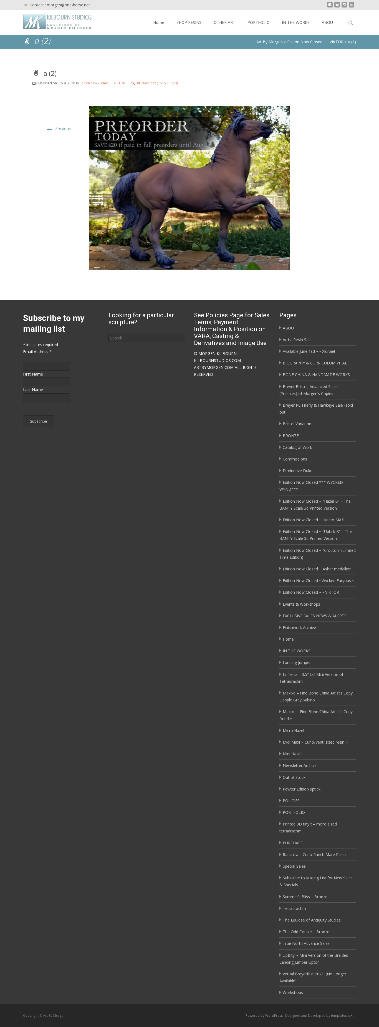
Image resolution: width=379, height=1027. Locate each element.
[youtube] (337, 6)
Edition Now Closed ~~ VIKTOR (102, 83)
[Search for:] (146, 338)
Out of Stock (294, 777)
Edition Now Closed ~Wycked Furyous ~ (319, 580)
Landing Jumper (297, 662)
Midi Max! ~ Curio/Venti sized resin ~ (315, 742)
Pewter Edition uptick (301, 789)
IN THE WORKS (296, 22)
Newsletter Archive (300, 765)
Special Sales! (295, 866)
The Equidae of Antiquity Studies (312, 920)
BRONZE (291, 435)
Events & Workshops (301, 604)
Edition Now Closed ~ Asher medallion (317, 569)
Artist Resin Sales (298, 339)
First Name (33, 374)
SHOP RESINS (188, 22)
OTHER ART (224, 22)
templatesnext (342, 1015)
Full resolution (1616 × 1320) (156, 83)
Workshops (293, 992)
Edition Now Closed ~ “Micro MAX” (314, 519)
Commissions (295, 459)
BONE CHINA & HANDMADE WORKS (316, 374)
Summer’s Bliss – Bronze (305, 896)
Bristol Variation (297, 423)
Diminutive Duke (297, 470)
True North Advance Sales (306, 943)
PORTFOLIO (258, 22)
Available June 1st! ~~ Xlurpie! (309, 351)
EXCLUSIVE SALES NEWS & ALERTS (315, 615)
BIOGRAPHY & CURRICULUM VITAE (315, 363)
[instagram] (344, 6)
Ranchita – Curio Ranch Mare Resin (314, 854)
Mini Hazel (292, 753)
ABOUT (328, 22)
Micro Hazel (293, 730)
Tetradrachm (294, 908)
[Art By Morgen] (53, 21)
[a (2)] (189, 187)
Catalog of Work (297, 447)
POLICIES (291, 800)
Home (158, 22)
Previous (58, 128)
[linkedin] (351, 6)
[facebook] (330, 6)
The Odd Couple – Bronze (306, 931)
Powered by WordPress (265, 1015)
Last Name (33, 389)
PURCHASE (293, 842)
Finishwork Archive (299, 627)
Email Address (37, 351)
